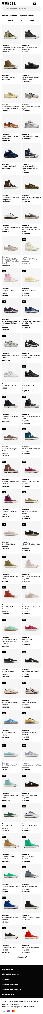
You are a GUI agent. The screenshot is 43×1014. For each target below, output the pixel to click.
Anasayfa (5, 15)
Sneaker (14, 15)
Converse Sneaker (27, 15)
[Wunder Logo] (9, 3)
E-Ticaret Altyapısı (12, 1006)
